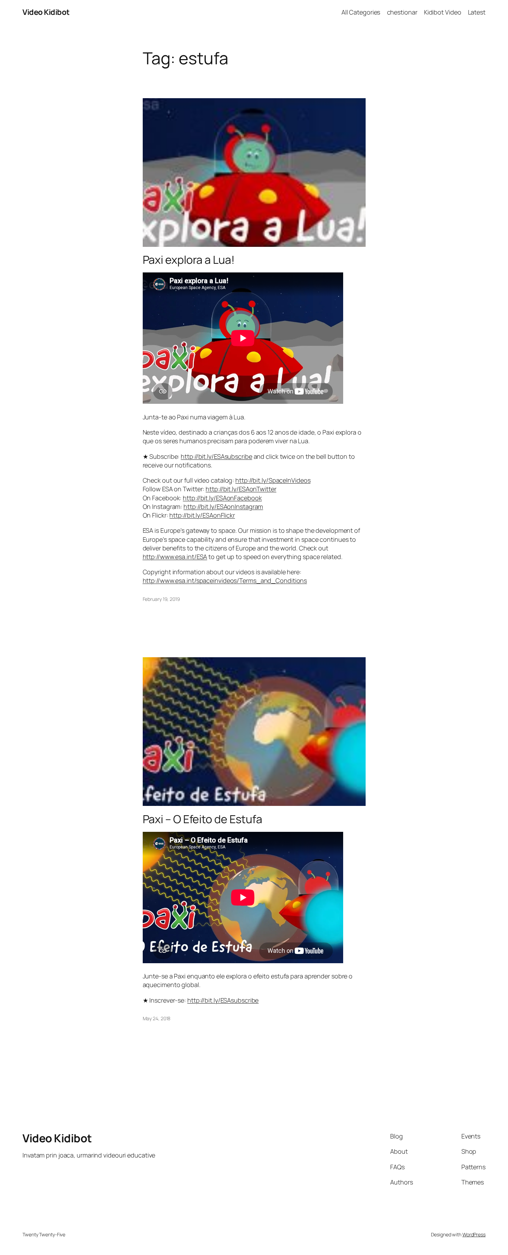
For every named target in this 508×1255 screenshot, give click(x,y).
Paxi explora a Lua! (189, 259)
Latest (477, 12)
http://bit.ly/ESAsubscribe (216, 456)
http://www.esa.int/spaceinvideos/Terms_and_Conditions (225, 580)
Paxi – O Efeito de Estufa (203, 819)
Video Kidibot (46, 12)
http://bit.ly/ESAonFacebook (222, 498)
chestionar (402, 12)
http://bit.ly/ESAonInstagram (223, 506)
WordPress (474, 1234)
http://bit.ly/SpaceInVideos (272, 480)
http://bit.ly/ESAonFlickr (202, 515)
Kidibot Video (442, 12)
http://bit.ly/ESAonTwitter (241, 489)
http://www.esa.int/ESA (175, 556)
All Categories (360, 12)
